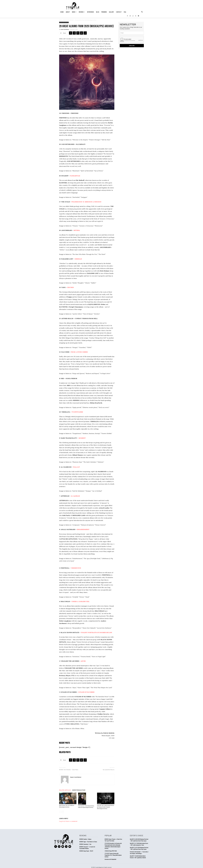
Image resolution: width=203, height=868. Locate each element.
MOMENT (82, 438)
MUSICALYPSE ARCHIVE (68, 20)
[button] (142, 12)
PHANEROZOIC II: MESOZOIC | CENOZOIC (87, 202)
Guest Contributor (65, 29)
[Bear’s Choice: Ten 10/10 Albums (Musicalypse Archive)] (67, 798)
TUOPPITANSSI (77, 412)
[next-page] (63, 812)
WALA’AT (76, 467)
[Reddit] (133, 16)
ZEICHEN (70, 287)
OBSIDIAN (78, 259)
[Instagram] (130, 16)
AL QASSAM (75, 496)
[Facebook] (127, 16)
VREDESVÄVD (76, 568)
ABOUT (68, 12)
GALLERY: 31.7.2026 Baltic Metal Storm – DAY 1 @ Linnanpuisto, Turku (139, 844)
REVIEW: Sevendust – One (85, 844)
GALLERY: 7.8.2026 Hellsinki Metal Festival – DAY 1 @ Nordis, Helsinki (138, 856)
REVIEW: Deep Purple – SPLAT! (86, 851)
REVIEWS (81, 12)
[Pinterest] (77, 33)
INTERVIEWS (90, 12)
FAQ (125, 12)
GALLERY (111, 12)
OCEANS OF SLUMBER (86, 692)
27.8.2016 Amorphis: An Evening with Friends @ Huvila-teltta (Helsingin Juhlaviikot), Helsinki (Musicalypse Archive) (113, 846)
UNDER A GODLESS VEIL (80, 601)
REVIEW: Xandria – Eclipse (85, 839)
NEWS (73, 12)
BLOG (97, 12)
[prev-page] (60, 812)
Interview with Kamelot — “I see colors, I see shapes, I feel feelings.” (139, 852)
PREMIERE (104, 12)
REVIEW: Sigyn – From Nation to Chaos (88, 841)
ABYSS (83, 661)
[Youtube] (138, 16)
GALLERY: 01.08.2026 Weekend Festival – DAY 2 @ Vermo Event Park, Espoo (139, 840)
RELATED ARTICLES (65, 790)
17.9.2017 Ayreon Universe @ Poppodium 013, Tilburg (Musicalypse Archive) (113, 855)
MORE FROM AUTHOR (78, 790)
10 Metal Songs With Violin (111, 851)
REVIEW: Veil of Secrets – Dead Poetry (68, 769)
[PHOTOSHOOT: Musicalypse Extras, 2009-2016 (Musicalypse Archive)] (86, 799)
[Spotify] (62, 846)
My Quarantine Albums (108, 769)
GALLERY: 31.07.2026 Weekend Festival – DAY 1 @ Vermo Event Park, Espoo (139, 848)
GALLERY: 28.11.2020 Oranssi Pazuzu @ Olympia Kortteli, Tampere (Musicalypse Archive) (105, 807)
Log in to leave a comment (68, 821)
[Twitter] (135, 16)
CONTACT (119, 12)
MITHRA (77, 230)
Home (62, 12)
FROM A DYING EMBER (79, 352)
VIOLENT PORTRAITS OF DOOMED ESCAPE (96, 632)
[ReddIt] (85, 33)
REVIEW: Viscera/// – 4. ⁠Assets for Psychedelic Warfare (87, 847)
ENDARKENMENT (83, 529)
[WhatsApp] (81, 33)
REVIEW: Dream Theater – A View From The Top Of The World (113, 840)
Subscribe (132, 45)
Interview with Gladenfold (110, 859)
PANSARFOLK (75, 176)
